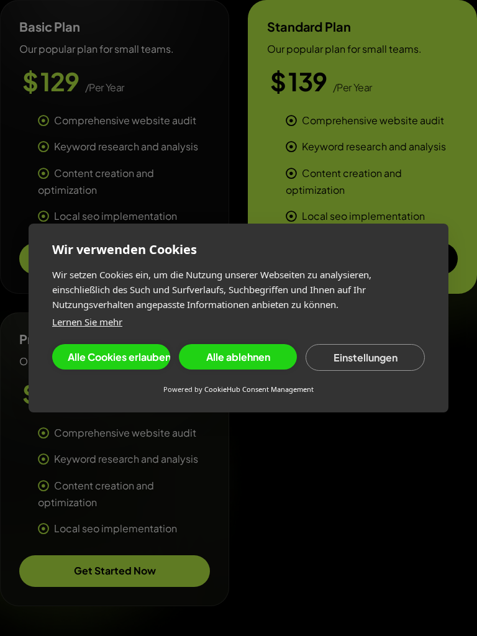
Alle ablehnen (238, 356)
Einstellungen (366, 357)
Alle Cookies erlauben (119, 356)
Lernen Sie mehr (87, 322)
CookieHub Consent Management (259, 389)
